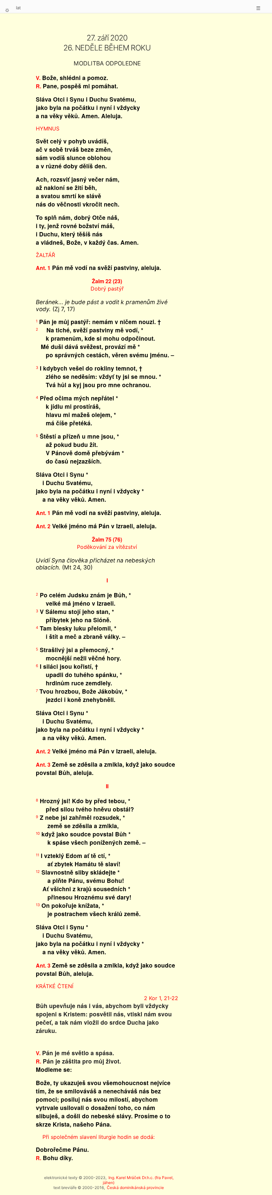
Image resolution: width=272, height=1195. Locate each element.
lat (18, 7)
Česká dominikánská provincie (135, 1187)
